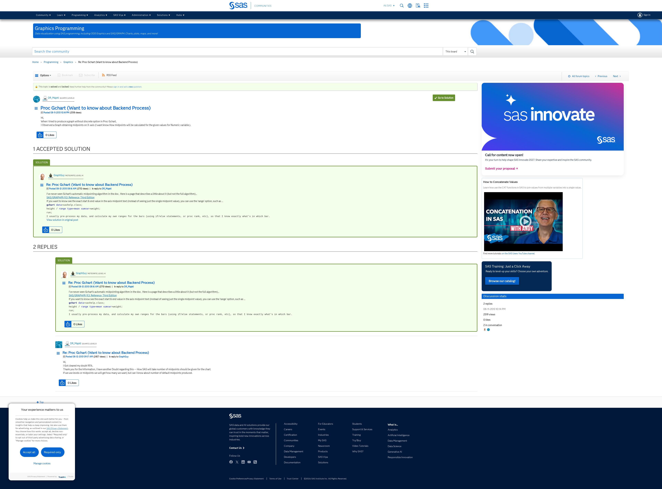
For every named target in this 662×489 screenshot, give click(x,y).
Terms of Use (275, 478)
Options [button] (44, 75)
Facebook (231, 462)
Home (35, 62)
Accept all (29, 452)
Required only (52, 452)
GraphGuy (59, 175)
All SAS (387, 5)
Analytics (99, 15)
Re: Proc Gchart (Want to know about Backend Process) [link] (108, 62)
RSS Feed (112, 75)
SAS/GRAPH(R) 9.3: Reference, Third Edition (70, 197)
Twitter (237, 462)
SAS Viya (118, 15)
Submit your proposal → (501, 168)
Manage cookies (42, 463)
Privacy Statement (255, 478)
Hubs (179, 15)
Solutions (162, 15)
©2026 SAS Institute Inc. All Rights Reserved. (325, 478)
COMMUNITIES (262, 5)
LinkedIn (243, 462)
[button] (37, 108)
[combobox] (254, 51)
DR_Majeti (53, 97)
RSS (255, 462)
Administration (140, 15)
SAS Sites (426, 5)
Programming (79, 15)
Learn (60, 15)
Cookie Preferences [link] (238, 478)
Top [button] (41, 402)
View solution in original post (62, 219)
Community (42, 15)
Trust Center (292, 478)
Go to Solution (445, 97)
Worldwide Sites (410, 5)
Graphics (68, 62)
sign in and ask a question (127, 86)
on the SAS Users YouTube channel (518, 253)
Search (402, 5)
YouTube (249, 462)
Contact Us (418, 5)
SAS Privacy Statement (57, 428)
